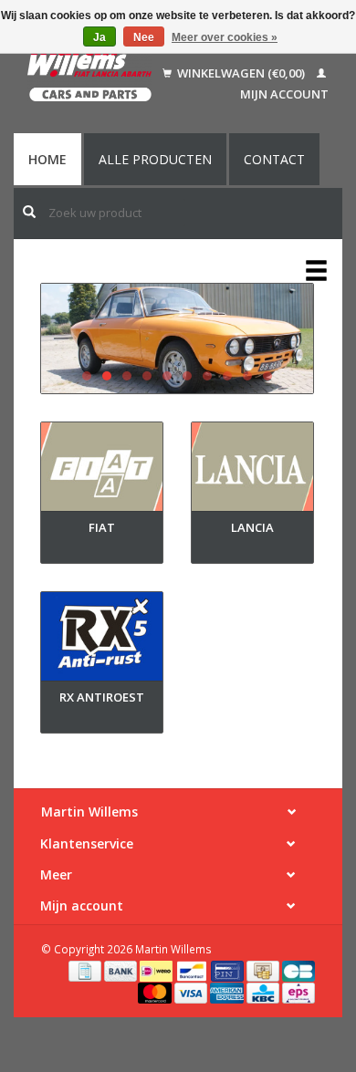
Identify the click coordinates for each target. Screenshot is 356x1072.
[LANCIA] (252, 470)
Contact (274, 159)
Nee (143, 37)
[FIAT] (101, 470)
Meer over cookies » (224, 37)
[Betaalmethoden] (86, 970)
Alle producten (155, 159)
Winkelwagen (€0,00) (241, 73)
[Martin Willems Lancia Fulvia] (177, 338)
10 (267, 375)
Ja (99, 37)
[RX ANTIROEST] (101, 640)
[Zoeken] (29, 211)
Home (47, 159)
